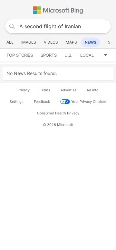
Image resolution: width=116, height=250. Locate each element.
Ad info (93, 90)
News (90, 42)
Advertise (68, 90)
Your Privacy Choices (89, 101)
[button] (108, 55)
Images (28, 42)
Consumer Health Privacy (58, 113)
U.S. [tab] (68, 55)
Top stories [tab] (19, 55)
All (10, 42)
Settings (17, 101)
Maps (71, 42)
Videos (51, 42)
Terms (45, 90)
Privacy (23, 90)
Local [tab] (87, 55)
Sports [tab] (49, 55)
